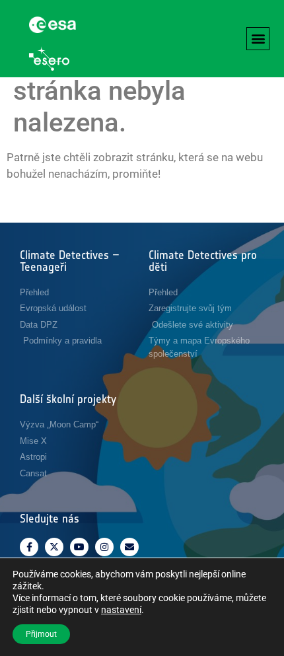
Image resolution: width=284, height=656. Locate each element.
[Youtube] (79, 547)
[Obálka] (129, 547)
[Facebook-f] (29, 547)
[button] (257, 38)
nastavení (121, 609)
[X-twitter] (54, 547)
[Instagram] (104, 547)
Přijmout (41, 634)
